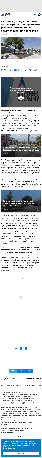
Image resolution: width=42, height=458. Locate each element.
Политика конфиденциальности (13, 420)
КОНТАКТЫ (36, 386)
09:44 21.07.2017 (6, 34)
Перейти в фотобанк (30, 61)
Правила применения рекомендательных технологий (16, 423)
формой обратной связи (22, 437)
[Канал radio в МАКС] (29, 371)
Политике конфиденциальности (21, 443)
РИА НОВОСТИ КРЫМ (9, 386)
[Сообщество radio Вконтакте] (21, 371)
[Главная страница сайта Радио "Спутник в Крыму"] (6, 14)
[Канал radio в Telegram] (13, 371)
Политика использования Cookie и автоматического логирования (21, 417)
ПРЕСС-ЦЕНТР (25, 386)
